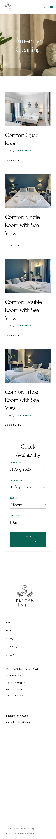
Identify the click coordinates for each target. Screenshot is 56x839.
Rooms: (14, 498)
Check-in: (16, 462)
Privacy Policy (27, 828)
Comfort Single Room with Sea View (22, 225)
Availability (11, 646)
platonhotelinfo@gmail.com (21, 721)
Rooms (9, 630)
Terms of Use (12, 828)
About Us (10, 655)
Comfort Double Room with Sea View (23, 310)
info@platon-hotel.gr (17, 715)
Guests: (15, 515)
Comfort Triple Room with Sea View (22, 400)
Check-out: (17, 480)
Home (9, 622)
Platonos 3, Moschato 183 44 (22, 669)
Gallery (9, 638)
